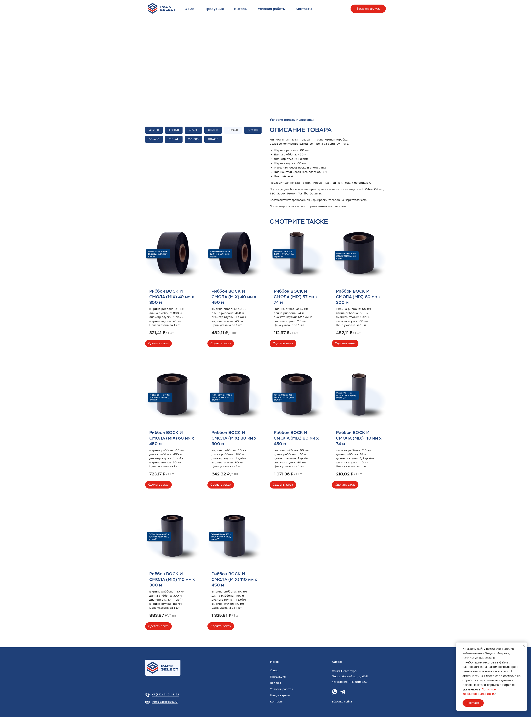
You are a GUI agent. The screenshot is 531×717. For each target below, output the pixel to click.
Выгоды (240, 9)
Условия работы (271, 9)
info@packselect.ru (165, 702)
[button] (365, 51)
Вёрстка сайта (342, 701)
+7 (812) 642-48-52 (165, 694)
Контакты (304, 9)
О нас (189, 9)
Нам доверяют (280, 695)
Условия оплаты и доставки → (294, 120)
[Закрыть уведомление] (524, 646)
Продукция (214, 9)
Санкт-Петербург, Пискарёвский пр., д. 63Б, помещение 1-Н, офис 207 (350, 676)
